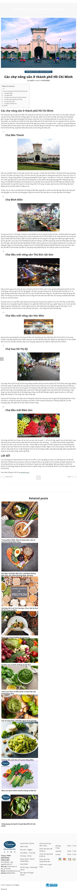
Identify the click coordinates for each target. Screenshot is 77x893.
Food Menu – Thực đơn (27, 853)
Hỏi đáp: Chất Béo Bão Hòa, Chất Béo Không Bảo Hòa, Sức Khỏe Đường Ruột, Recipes (18, 574)
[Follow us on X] (4, 852)
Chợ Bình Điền (7, 95)
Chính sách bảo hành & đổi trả (46, 855)
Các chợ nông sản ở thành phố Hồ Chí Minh (15, 91)
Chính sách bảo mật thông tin (45, 850)
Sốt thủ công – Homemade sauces (28, 868)
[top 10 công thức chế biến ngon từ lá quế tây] (19, 707)
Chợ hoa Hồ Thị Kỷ (9, 101)
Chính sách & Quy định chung (45, 845)
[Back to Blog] (38, 478)
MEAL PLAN (24, 846)
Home (25, 12)
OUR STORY (24, 864)
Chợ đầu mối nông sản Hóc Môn (12, 99)
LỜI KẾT (5, 105)
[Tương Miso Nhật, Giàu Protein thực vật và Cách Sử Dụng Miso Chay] (19, 520)
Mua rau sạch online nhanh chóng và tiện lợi (18, 791)
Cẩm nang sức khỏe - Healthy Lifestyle (41, 12)
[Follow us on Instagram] (14, 852)
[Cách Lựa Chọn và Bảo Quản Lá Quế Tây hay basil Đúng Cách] (19, 678)
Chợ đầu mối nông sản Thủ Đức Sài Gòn (14, 97)
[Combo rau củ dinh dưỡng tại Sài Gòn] (19, 650)
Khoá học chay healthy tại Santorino (15, 637)
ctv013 (31, 80)
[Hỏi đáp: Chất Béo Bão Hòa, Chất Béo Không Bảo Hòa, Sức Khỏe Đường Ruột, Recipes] (19, 557)
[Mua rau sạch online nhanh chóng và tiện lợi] (19, 775)
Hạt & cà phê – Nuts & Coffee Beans (27, 860)
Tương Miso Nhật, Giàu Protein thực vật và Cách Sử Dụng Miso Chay (18, 541)
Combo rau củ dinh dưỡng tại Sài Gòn (16, 665)
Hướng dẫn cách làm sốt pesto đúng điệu (17, 760)
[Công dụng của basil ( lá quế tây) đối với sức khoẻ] (19, 807)
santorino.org (24, 472)
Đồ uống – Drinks (25, 856)
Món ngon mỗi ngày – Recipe (27, 874)
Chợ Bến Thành (8, 93)
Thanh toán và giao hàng (45, 866)
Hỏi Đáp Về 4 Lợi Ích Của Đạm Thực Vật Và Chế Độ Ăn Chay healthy (19, 609)
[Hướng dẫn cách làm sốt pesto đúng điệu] (19, 740)
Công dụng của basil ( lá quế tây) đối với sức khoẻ (18, 825)
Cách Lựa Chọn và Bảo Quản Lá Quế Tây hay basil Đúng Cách (18, 693)
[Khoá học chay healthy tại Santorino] (19, 623)
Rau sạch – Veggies (26, 850)
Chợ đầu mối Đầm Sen (10, 103)
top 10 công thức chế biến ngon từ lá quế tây (19, 721)
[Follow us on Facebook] (8, 852)
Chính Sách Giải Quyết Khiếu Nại (44, 860)
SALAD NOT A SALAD (27, 843)
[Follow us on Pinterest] (11, 852)
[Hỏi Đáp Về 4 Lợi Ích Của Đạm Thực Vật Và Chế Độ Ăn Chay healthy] (19, 591)
